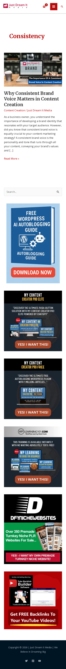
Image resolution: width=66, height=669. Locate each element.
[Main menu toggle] (53, 6)
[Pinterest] (33, 661)
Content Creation (14, 110)
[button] (62, 6)
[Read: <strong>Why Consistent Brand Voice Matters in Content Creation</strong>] (33, 69)
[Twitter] (26, 661)
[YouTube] (39, 661)
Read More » (11, 158)
